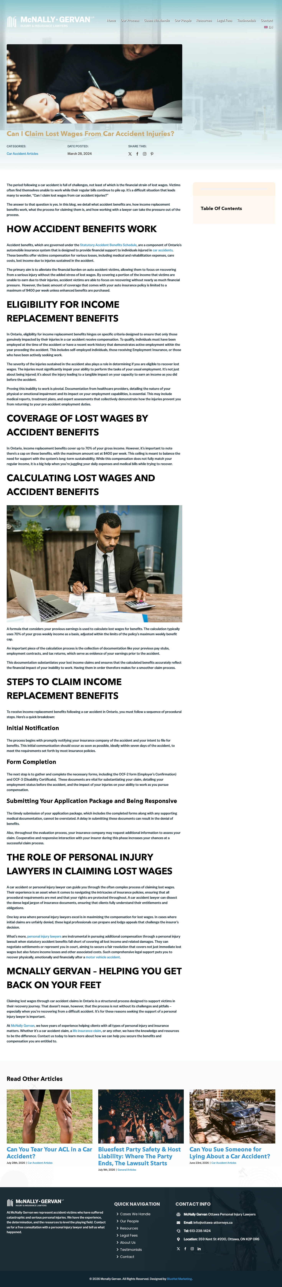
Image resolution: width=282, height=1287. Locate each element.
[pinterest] (152, 154)
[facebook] (137, 154)
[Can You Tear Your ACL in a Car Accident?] (49, 1116)
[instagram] (144, 154)
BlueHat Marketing (179, 1279)
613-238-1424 (200, 1231)
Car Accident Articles (22, 153)
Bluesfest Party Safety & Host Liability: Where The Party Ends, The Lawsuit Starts (139, 1157)
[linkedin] (199, 1248)
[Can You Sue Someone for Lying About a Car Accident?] (232, 1116)
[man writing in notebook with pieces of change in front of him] (35, 1200)
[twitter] (130, 154)
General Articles (127, 1169)
